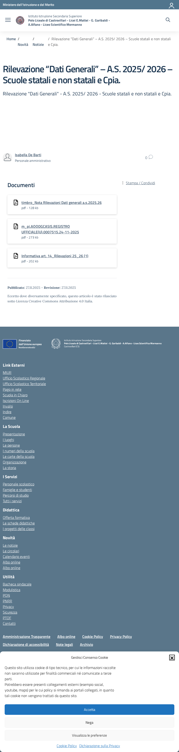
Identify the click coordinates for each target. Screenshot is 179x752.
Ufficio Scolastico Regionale (24, 378)
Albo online (11, 562)
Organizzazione (14, 462)
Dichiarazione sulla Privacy (99, 745)
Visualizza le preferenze (89, 735)
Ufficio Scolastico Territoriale (24, 384)
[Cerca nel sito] (168, 20)
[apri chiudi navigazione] (8, 20)
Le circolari (11, 551)
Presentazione (14, 434)
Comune (9, 417)
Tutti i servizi (12, 501)
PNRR (7, 601)
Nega (89, 722)
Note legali (64, 644)
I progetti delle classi (18, 528)
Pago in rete (12, 389)
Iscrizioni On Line (16, 400)
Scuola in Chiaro (15, 395)
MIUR (7, 372)
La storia (9, 467)
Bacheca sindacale (17, 584)
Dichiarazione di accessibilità (26, 644)
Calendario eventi (16, 556)
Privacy (8, 606)
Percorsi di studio (16, 495)
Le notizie (10, 545)
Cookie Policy (67, 745)
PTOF (7, 618)
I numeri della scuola (18, 451)
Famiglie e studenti (17, 489)
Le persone (11, 445)
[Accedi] (171, 5)
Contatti (9, 623)
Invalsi (8, 406)
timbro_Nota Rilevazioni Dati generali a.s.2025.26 (61, 202)
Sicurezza (10, 612)
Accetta (89, 709)
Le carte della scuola (18, 456)
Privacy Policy (121, 636)
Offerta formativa (16, 517)
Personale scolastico (18, 484)
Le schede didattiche (19, 523)
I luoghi (8, 439)
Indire (7, 412)
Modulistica (11, 590)
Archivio (86, 644)
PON (6, 595)
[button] (172, 657)
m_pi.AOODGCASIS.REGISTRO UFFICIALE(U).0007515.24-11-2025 (50, 229)
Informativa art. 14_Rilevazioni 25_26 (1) (54, 256)
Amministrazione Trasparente (26, 636)
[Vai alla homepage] (20, 20)
